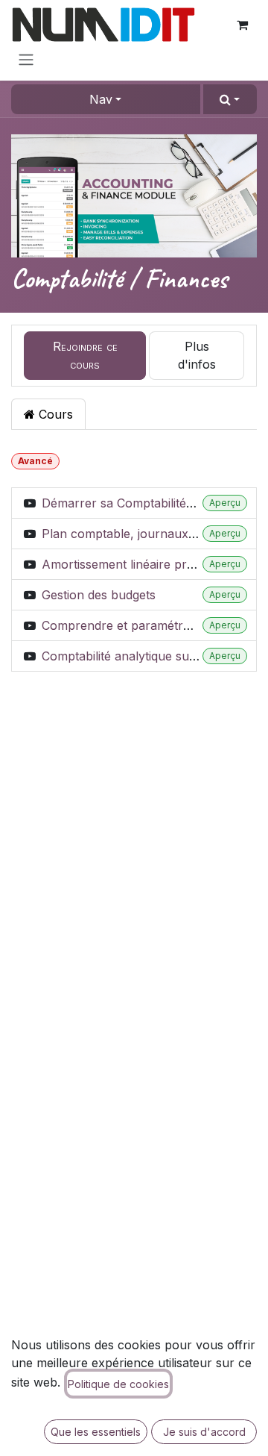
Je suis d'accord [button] (204, 1431)
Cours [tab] (54, 414)
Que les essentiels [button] (96, 1431)
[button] (230, 99)
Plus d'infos (197, 355)
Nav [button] (100, 99)
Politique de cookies (118, 1384)
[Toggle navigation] (26, 59)
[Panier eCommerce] (242, 25)
